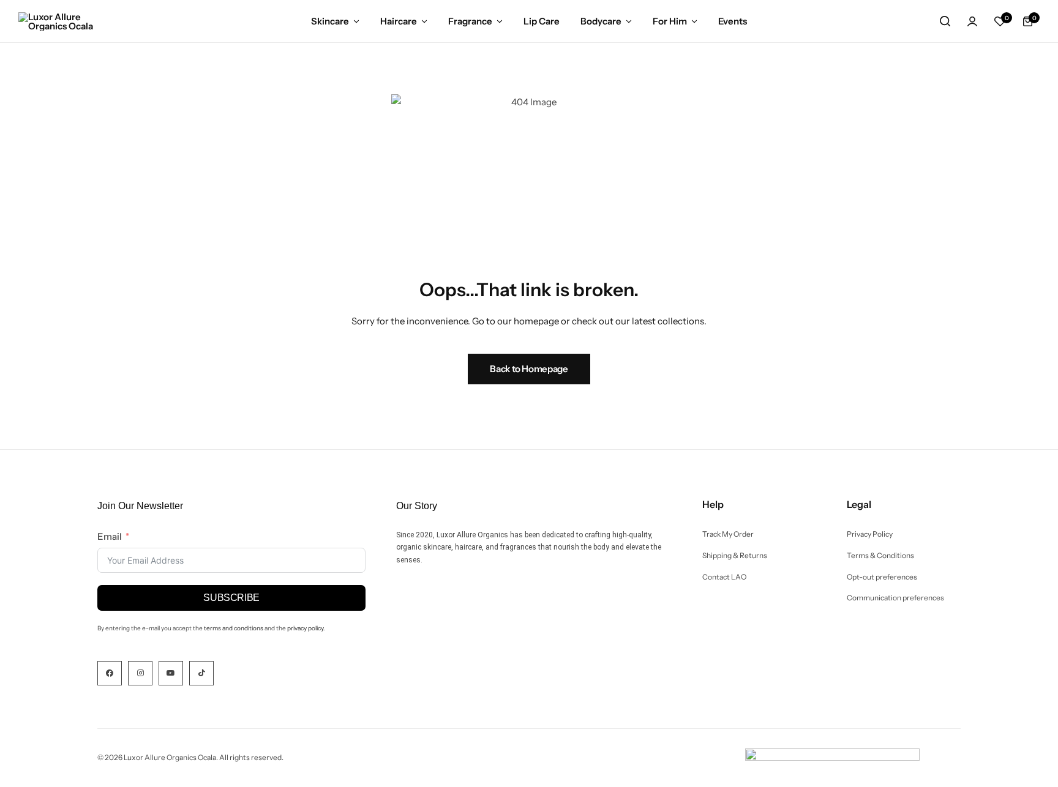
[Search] (944, 21)
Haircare (398, 21)
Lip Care (541, 21)
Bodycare (600, 21)
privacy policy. (306, 628)
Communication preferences (895, 598)
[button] (1000, 21)
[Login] (972, 21)
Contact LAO (724, 577)
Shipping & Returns (734, 555)
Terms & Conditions (880, 555)
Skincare (330, 21)
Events (732, 21)
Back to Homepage (529, 369)
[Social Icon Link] (109, 673)
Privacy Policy (870, 534)
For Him (670, 21)
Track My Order (728, 534)
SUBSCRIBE (231, 597)
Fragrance (470, 21)
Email (109, 536)
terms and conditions (233, 628)
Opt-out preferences (882, 577)
